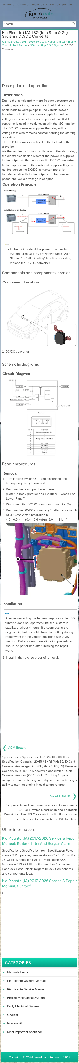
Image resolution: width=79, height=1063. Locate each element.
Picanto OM (23, 4)
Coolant (12, 1015)
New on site (15, 1023)
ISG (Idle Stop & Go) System (46, 45)
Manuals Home (17, 972)
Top (58, 4)
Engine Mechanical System (26, 997)
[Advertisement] (39, 66)
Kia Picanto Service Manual (26, 989)
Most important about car (24, 1032)
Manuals (8, 4)
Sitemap (67, 4)
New (51, 4)
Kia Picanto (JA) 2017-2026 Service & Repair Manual (33, 41)
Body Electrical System (23, 1006)
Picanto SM (39, 4)
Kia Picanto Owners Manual (26, 980)
